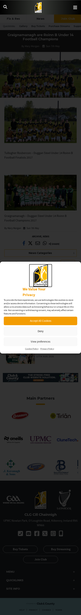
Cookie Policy (31, 348)
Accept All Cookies (40, 321)
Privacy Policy (47, 348)
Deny (41, 331)
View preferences (40, 341)
